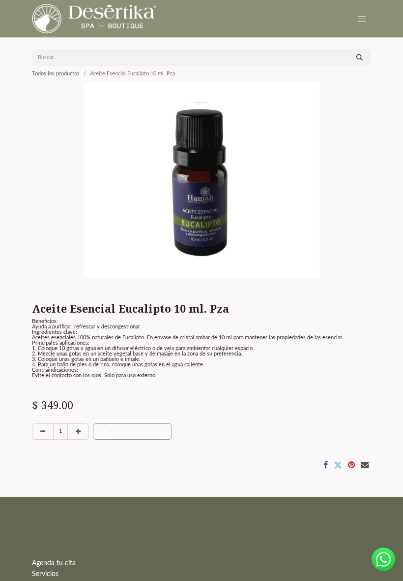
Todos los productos (56, 73)
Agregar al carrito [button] (137, 431)
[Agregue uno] (78, 431)
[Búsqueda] (359, 57)
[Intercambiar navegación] (362, 18)
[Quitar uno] (43, 431)
